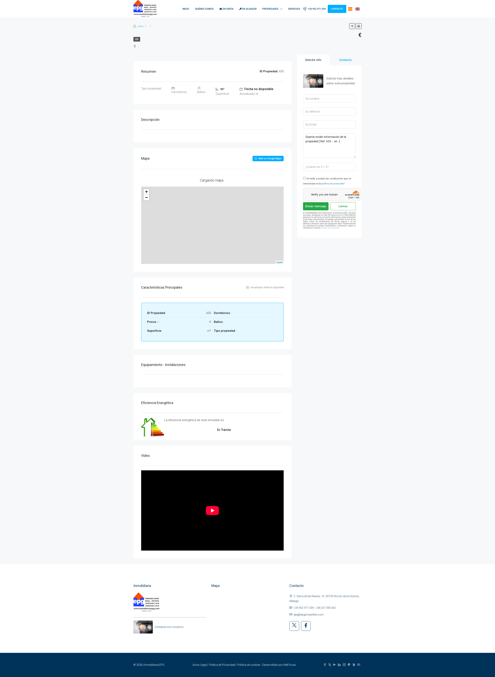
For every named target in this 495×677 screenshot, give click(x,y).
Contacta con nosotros (169, 626)
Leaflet (279, 262)
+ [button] (146, 191)
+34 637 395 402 (326, 607)
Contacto (337, 9)
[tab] (313, 60)
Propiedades (270, 9)
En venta (228, 9)
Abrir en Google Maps (270, 158)
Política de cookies (248, 664)
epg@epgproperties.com (309, 614)
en (136, 39)
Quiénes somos (204, 9)
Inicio (186, 9)
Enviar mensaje (315, 206)
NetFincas (289, 664)
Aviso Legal (200, 664)
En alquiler (249, 9)
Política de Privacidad (222, 664)
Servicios (294, 9)
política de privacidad (332, 183)
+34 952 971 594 (316, 9)
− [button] (146, 197)
